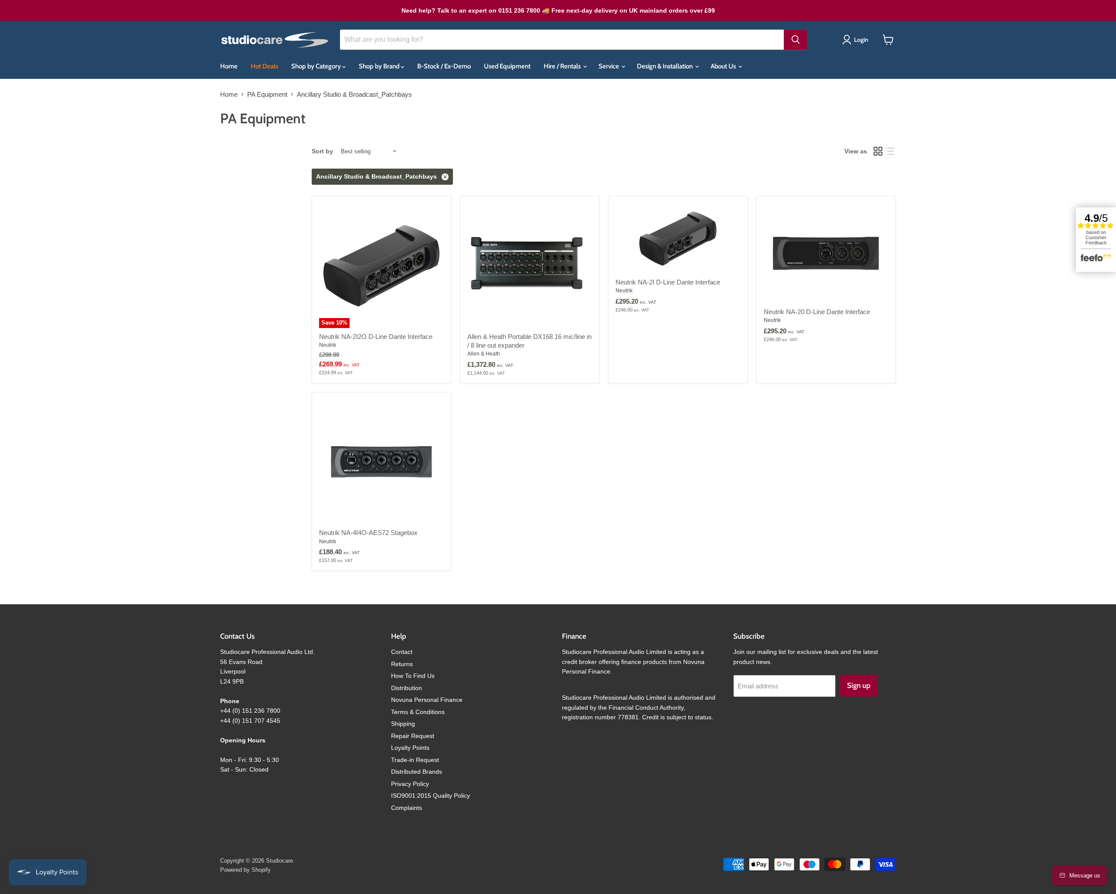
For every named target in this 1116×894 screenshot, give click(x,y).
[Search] (795, 40)
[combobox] (562, 40)
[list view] (890, 152)
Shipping (403, 723)
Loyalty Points (410, 747)
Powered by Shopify (245, 870)
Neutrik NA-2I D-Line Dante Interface (668, 282)
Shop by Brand (380, 66)
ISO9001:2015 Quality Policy (430, 795)
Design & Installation (665, 66)
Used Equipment (507, 66)
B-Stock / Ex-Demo (444, 66)
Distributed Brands (416, 771)
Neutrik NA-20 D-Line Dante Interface (817, 311)
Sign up (859, 685)
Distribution (406, 687)
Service (609, 66)
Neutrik (327, 345)
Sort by (322, 151)
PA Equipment (267, 94)
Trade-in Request (415, 759)
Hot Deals (264, 66)
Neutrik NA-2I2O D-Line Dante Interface (375, 336)
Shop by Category (316, 66)
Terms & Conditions (418, 711)
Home (229, 66)
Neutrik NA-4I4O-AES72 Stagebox (368, 532)
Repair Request (412, 735)
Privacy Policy (410, 783)
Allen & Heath (483, 354)
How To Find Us (413, 675)
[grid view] (878, 152)
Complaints (406, 807)
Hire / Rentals (563, 66)
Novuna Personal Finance (427, 699)
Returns (402, 663)
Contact (401, 651)
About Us (724, 66)
